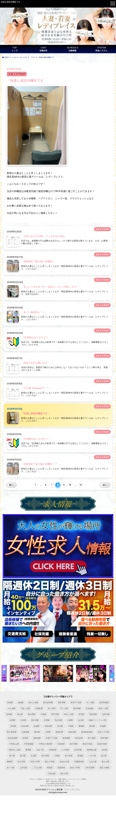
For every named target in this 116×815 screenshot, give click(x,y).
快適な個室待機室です (46, 57)
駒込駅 (92, 726)
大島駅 (57, 755)
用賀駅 (50, 767)
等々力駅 (11, 767)
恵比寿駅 (35, 720)
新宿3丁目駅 (76, 702)
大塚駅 (71, 726)
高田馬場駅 (104, 702)
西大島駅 (45, 755)
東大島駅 (69, 755)
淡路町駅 (37, 738)
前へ (11, 485)
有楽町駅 (48, 726)
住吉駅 (34, 755)
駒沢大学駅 (75, 767)
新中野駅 (74, 744)
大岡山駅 (52, 773)
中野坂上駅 (14, 744)
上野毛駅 (23, 767)
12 (81, 485)
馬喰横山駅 (92, 750)
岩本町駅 (78, 750)
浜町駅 (104, 750)
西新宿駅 (104, 738)
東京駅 (20, 714)
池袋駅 (21, 702)
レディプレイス (72, 789)
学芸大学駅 (35, 761)
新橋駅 (37, 726)
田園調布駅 (79, 761)
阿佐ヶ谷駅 (69, 714)
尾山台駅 (105, 761)
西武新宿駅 (48, 702)
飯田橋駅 (77, 708)
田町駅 (13, 726)
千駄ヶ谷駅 (25, 708)
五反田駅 (58, 720)
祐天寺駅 (21, 761)
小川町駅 (65, 750)
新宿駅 (10, 702)
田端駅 (103, 726)
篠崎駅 (10, 761)
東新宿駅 (62, 702)
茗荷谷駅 (79, 738)
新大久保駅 (33, 702)
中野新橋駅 (29, 744)
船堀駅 (80, 755)
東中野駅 (32, 714)
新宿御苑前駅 (87, 732)
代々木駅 (90, 702)
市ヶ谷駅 (64, 708)
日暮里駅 (25, 732)
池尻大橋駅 (104, 767)
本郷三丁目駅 (52, 738)
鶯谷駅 (37, 732)
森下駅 (12, 755)
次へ (105, 485)
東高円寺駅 (87, 744)
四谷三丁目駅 (103, 732)
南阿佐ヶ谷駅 (15, 750)
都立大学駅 (50, 761)
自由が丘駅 (64, 761)
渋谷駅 (23, 720)
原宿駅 (13, 720)
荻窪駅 (81, 714)
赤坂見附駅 (13, 738)
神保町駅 (53, 750)
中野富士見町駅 (45, 744)
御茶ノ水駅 (103, 708)
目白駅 (60, 726)
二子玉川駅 (37, 767)
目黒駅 (47, 720)
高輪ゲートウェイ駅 (97, 720)
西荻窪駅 (93, 714)
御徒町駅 (59, 732)
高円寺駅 (55, 714)
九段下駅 (40, 750)
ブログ (33, 57)
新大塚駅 (92, 738)
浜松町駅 (25, 726)
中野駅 (43, 714)
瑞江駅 (104, 755)
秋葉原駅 (72, 732)
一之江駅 (92, 755)
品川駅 (81, 720)
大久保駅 (12, 708)
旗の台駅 (64, 773)
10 (70, 485)
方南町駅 (61, 744)
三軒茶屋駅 (90, 767)
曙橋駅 (28, 750)
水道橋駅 (90, 708)
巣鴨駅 (81, 726)
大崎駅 (70, 720)
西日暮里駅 (12, 732)
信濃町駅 (39, 708)
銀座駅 (25, 738)
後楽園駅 (66, 738)
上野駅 (48, 732)
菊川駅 (23, 755)
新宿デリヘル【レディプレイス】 (16, 57)
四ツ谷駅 (52, 708)
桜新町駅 (61, 767)
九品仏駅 (93, 761)
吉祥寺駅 (106, 714)
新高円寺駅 (102, 744)
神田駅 (9, 714)
